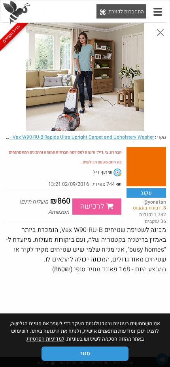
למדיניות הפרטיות (45, 339)
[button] (157, 12)
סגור (85, 353)
